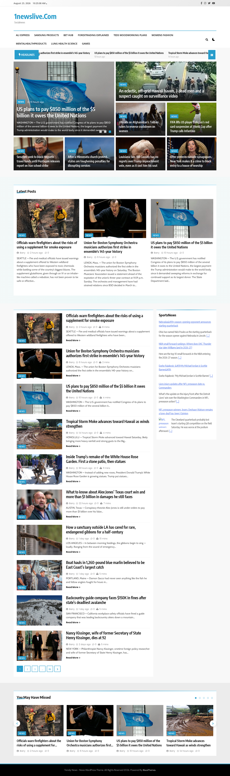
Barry (22, 252)
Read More (72, 340)
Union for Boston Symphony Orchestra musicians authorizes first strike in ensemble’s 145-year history (110, 247)
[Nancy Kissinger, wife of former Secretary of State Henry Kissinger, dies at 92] (39, 646)
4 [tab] (208, 698)
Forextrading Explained (93, 35)
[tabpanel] (64, 99)
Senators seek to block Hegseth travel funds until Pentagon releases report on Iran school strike (38, 161)
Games (86, 43)
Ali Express (23, 35)
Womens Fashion (162, 35)
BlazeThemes (149, 770)
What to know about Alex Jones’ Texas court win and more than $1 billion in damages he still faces (105, 494)
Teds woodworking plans (130, 35)
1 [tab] (100, 132)
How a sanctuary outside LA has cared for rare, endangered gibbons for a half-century (101, 529)
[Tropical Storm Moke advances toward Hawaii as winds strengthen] (39, 434)
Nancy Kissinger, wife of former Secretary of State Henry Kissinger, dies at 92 (103, 635)
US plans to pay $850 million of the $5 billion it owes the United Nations (84, 52)
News (21, 95)
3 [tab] (110, 132)
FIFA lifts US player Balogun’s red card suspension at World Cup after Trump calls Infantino (191, 126)
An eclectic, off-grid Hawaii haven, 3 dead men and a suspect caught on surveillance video (161, 93)
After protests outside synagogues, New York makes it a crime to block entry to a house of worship (191, 161)
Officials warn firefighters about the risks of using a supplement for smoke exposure (59, 108)
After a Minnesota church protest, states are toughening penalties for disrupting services (89, 161)
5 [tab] (212, 698)
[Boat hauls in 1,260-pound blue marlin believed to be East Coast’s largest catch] (39, 575)
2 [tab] (105, 132)
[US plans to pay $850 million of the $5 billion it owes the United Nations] (182, 218)
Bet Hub (68, 35)
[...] (208, 335)
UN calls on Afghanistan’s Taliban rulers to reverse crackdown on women (138, 126)
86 (50, 669)
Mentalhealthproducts (31, 43)
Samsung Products (46, 35)
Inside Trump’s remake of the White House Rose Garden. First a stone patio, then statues (102, 459)
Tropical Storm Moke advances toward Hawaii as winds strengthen (155, 52)
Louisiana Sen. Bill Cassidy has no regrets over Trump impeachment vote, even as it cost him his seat (139, 161)
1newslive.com (35, 16)
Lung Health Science (64, 43)
